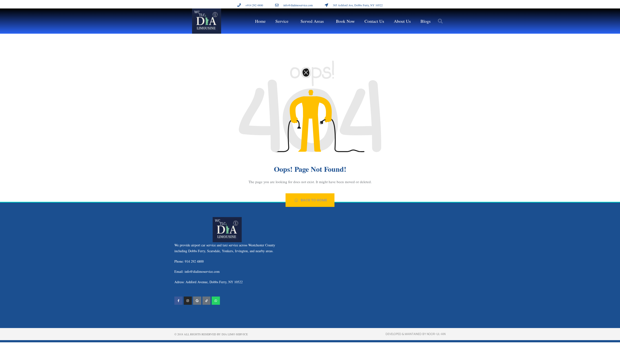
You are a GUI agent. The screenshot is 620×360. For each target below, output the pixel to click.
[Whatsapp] (216, 301)
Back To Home (313, 200)
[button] (440, 21)
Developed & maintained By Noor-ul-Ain (416, 334)
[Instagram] (188, 301)
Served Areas (312, 21)
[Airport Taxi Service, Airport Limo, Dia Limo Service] (206, 301)
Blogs (425, 21)
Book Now (345, 21)
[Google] (197, 301)
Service (281, 21)
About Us (402, 21)
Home (260, 21)
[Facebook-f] (178, 301)
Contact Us (374, 21)
